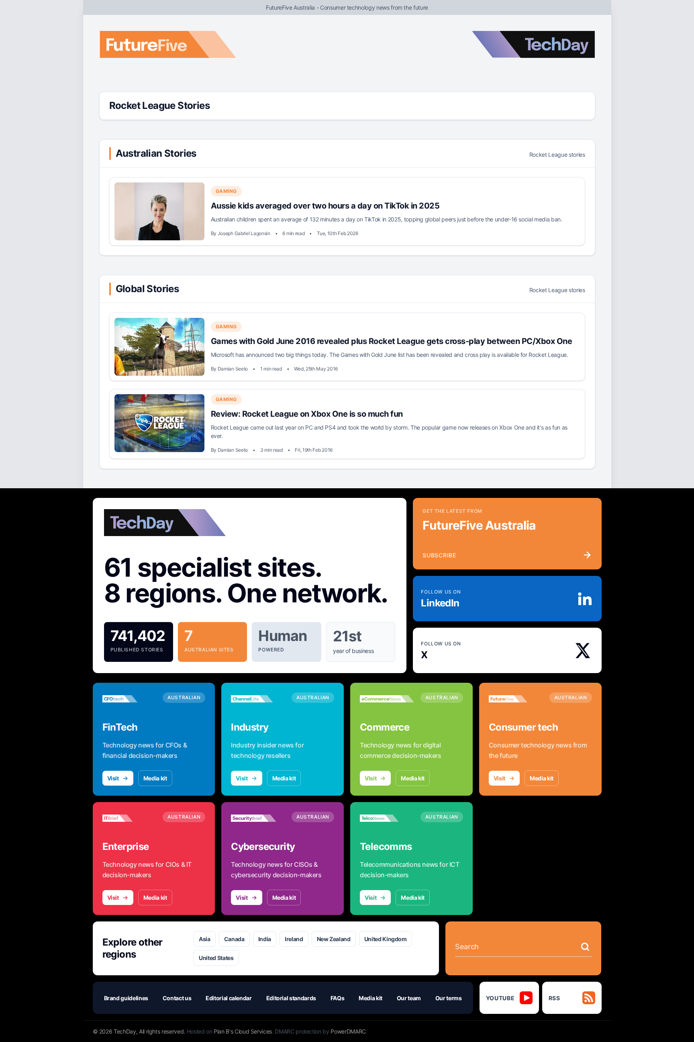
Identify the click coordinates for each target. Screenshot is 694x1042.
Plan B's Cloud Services (243, 1031)
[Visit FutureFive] (516, 698)
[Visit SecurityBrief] (258, 818)
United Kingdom (385, 939)
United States (216, 957)
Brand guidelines (126, 998)
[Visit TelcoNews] (387, 818)
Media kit (155, 778)
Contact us (177, 998)
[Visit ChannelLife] (258, 698)
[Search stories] (585, 946)
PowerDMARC (348, 1031)
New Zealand (334, 939)
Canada (234, 939)
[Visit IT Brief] (129, 818)
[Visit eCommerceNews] (387, 698)
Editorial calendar (229, 998)
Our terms (448, 998)
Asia (204, 939)
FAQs (338, 998)
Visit (113, 778)
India (264, 939)
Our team (409, 998)
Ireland (294, 939)
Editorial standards (291, 998)
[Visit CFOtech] (129, 698)
